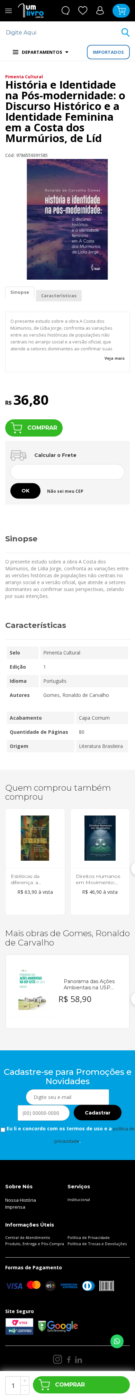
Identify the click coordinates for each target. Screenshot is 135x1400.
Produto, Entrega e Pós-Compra (34, 1243)
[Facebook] (68, 1359)
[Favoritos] (83, 10)
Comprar (42, 427)
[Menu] (8, 10)
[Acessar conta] (100, 10)
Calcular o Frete (55, 455)
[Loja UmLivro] (31, 10)
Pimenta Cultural (24, 77)
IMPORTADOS (108, 52)
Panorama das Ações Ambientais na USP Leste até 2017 (89, 984)
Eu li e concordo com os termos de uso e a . (70, 1135)
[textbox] (63, 32)
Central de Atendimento (27, 1237)
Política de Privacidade (89, 1237)
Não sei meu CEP (65, 491)
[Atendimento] (66, 10)
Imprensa (15, 1207)
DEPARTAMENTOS (42, 52)
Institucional (79, 1199)
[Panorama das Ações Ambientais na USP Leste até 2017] (32, 988)
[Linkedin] (78, 1359)
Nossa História (20, 1200)
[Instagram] (57, 1359)
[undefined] (67, 219)
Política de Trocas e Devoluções (97, 1243)
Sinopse (19, 292)
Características (58, 295)
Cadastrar (97, 1113)
